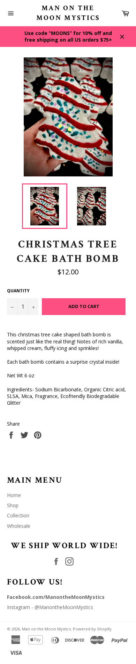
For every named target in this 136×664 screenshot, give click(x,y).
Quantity (18, 291)
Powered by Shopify (92, 628)
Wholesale (18, 526)
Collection (18, 515)
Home (14, 495)
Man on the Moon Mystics (68, 13)
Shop (12, 505)
